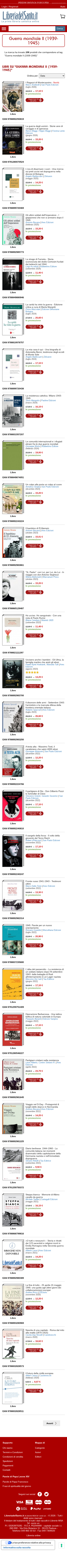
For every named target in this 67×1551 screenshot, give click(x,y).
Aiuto (62, 6)
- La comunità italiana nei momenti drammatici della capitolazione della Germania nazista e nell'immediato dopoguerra (43, 1153)
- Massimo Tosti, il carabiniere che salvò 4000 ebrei (42, 747)
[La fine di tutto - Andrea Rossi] (13, 1300)
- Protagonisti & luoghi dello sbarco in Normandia (42, 1105)
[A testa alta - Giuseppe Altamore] (13, 761)
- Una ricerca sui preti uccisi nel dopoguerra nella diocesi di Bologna (44, 171)
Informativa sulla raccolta (17, 1547)
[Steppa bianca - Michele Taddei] (13, 1210)
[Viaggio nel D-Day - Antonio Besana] (13, 1118)
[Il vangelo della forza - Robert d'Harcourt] (13, 850)
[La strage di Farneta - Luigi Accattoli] (13, 274)
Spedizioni (8, 1461)
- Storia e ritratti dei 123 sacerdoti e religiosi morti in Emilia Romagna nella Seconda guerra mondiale (45, 1244)
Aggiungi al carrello (34, 100)
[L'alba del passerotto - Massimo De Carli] (13, 984)
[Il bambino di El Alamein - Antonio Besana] (13, 542)
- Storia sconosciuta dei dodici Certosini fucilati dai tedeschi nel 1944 (44, 261)
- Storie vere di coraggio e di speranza (44, 127)
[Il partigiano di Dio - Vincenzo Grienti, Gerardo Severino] (13, 806)
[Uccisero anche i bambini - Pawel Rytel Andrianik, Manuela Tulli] (13, 673)
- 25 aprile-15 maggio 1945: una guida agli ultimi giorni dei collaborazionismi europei (43, 1287)
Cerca (60, 28)
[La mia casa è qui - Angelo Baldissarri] (13, 364)
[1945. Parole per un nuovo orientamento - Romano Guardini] (13, 939)
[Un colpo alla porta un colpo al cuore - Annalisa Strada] (13, 498)
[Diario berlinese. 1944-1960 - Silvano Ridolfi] (13, 1163)
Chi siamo (7, 1448)
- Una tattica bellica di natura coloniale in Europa (44, 1015)
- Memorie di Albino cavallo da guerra (42, 1195)
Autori (38, 1452)
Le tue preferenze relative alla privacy (31, 1542)
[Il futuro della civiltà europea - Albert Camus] (13, 1388)
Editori (38, 1456)
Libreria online (33, 1535)
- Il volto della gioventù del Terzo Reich (43, 836)
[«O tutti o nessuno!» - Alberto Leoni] (13, 1255)
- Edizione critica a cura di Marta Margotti (44, 305)
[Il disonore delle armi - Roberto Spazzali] (13, 716)
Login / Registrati (10, 6)
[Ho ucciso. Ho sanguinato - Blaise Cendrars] (13, 630)
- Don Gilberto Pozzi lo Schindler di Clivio (45, 792)
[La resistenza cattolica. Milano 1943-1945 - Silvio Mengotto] (13, 410)
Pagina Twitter (46, 1494)
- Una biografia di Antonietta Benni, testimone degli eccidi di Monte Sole (45, 352)
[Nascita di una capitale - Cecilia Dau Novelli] (13, 1344)
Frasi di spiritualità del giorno (17, 1486)
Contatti (6, 1470)
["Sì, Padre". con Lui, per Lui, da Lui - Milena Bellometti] (13, 586)
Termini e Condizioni (13, 1452)
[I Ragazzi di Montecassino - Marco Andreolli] (13, 96)
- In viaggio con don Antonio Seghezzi (45, 573)
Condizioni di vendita (13, 1456)
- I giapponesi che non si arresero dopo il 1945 (44, 217)
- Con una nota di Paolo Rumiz (43, 616)
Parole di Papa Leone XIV (16, 1476)
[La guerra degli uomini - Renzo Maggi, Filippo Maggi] (13, 140)
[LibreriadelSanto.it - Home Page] (20, 17)
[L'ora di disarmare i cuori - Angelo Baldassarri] (13, 184)
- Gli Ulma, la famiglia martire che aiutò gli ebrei (45, 660)
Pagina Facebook (40, 1494)
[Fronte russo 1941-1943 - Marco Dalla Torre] (13, 895)
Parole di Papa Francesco (15, 1481)
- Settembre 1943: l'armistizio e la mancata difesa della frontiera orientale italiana (45, 705)
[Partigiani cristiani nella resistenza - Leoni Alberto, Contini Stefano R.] (13, 1074)
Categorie (40, 1448)
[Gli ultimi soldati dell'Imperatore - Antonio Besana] (13, 229)
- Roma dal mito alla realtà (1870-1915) (45, 1331)
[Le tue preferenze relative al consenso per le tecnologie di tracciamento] (62, 1545)
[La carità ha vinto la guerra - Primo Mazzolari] (13, 319)
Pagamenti (8, 1465)
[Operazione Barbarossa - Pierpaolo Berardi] (13, 1029)
